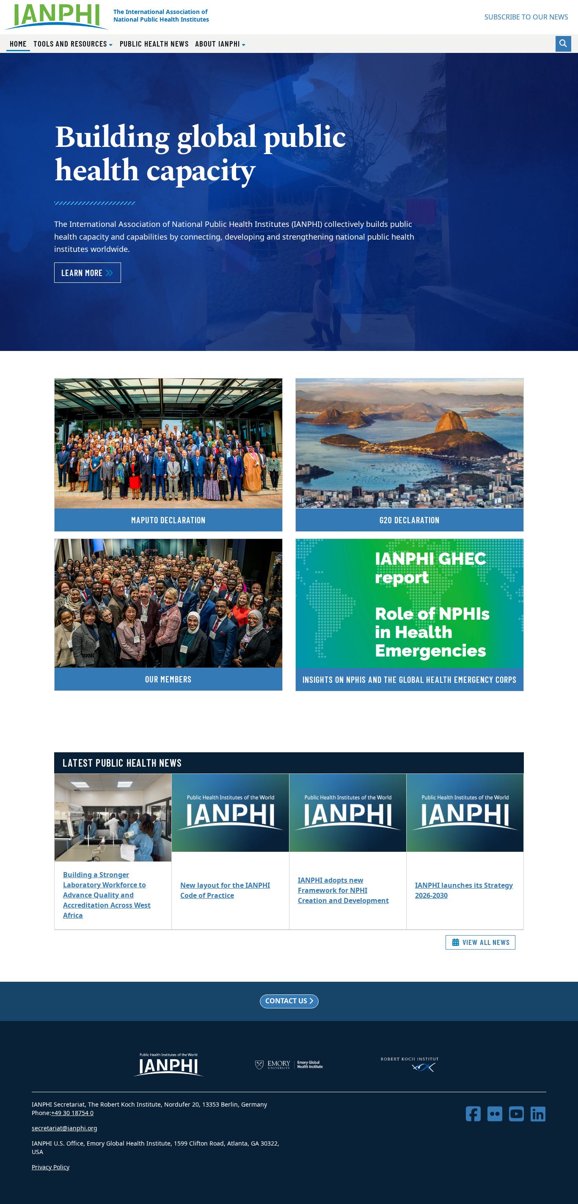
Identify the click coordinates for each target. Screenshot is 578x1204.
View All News (485, 942)
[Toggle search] (563, 44)
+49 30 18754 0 (72, 1113)
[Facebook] (473, 1114)
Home (20, 43)
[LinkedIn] (538, 1114)
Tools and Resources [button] (71, 43)
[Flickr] (495, 1114)
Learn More (91, 272)
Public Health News (154, 43)
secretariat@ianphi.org (64, 1128)
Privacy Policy (50, 1167)
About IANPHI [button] (218, 43)
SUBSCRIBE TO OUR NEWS (526, 17)
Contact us (287, 1001)
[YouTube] (516, 1114)
